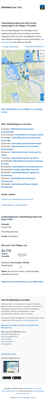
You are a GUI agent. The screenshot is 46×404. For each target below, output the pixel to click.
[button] (23, 63)
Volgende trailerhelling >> (35, 46)
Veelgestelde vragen (8, 354)
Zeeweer (39, 388)
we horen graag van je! (30, 320)
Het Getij (15, 391)
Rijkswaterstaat (39, 102)
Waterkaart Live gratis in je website (14, 325)
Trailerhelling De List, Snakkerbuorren (27, 167)
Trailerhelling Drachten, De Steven (25, 158)
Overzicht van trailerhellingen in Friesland (17, 199)
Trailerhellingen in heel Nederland (14, 205)
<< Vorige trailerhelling (9, 47)
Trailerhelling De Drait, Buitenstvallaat (26, 143)
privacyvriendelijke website (26, 397)
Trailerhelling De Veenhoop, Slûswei (28, 135)
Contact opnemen (7, 341)
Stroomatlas (6, 391)
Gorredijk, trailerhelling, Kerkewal (25, 170)
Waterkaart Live (29, 388)
